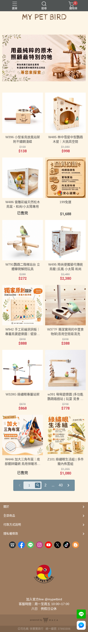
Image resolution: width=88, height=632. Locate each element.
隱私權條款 (10, 533)
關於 (6, 506)
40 (61, 485)
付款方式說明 (12, 524)
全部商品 (9, 515)
